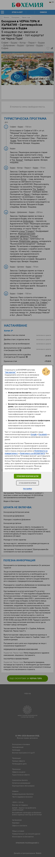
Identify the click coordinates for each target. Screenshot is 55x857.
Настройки (27, 489)
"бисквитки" (10, 372)
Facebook (43, 434)
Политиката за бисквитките (32, 453)
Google (34, 434)
